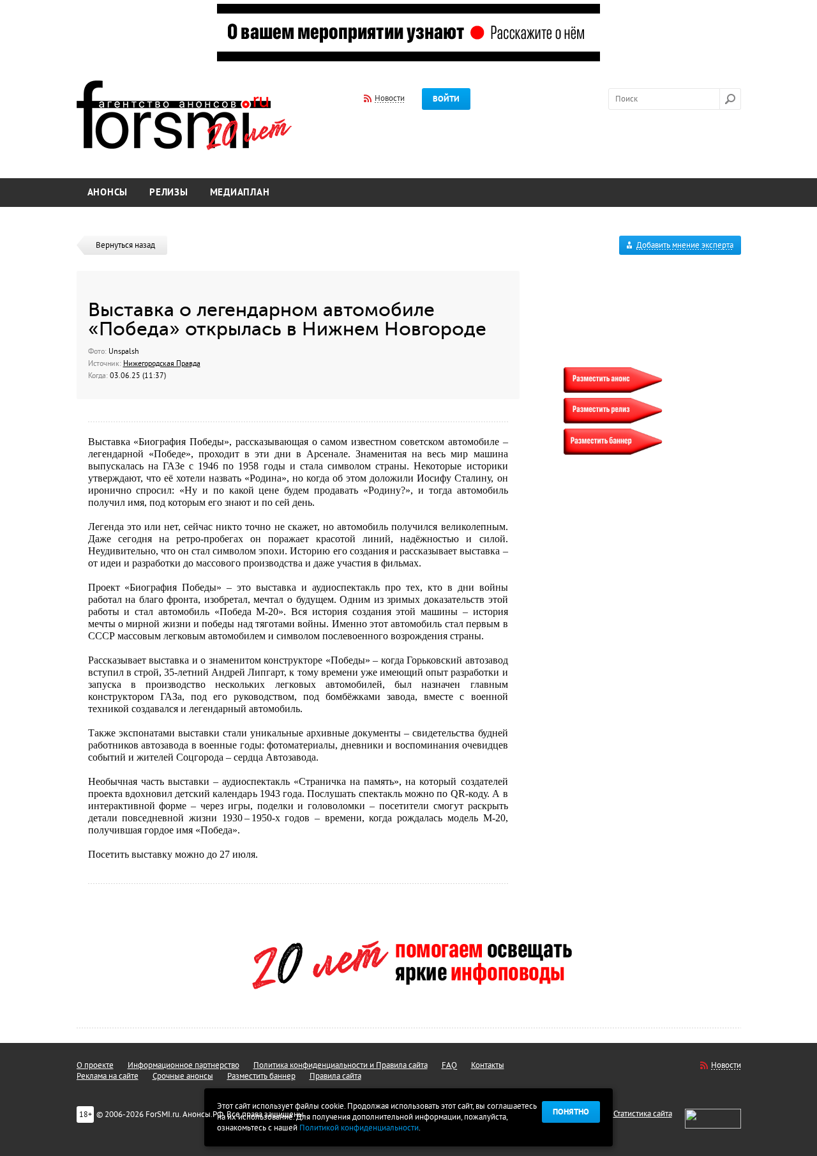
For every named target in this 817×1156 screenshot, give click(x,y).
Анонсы (107, 192)
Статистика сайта (642, 1114)
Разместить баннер (261, 1076)
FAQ (449, 1065)
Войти (446, 99)
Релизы (168, 192)
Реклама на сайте (108, 1076)
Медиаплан (240, 192)
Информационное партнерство (183, 1065)
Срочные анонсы (183, 1076)
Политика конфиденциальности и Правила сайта (340, 1065)
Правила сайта (335, 1076)
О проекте (95, 1065)
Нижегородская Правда (161, 363)
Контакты (487, 1065)
